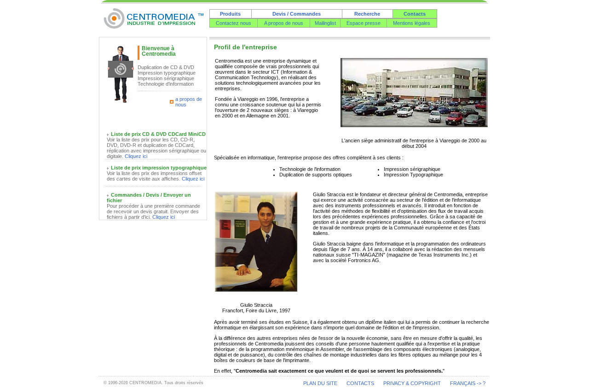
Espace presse (363, 23)
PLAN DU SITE (320, 383)
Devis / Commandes (296, 14)
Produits (230, 14)
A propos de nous (283, 23)
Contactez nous (233, 23)
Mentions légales (411, 23)
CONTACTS (360, 383)
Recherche (367, 14)
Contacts (415, 14)
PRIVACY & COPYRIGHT (412, 383)
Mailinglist (325, 23)
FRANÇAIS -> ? (467, 383)
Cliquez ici (136, 156)
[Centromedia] (154, 26)
